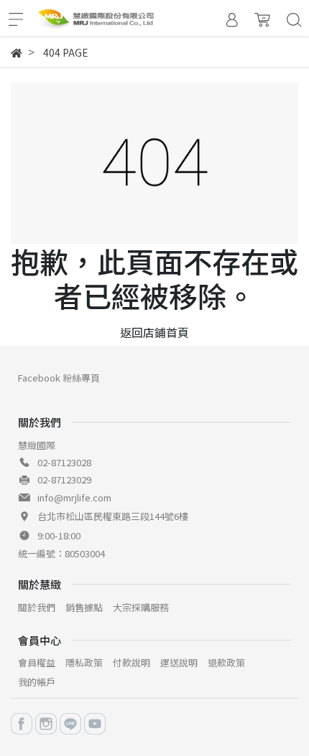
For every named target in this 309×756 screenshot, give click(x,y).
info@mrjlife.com (74, 497)
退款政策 (226, 662)
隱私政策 (84, 662)
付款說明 (131, 662)
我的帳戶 (36, 682)
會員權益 (36, 662)
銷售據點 (84, 607)
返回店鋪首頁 (154, 332)
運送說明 (179, 662)
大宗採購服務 (141, 607)
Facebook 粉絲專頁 (59, 377)
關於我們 (36, 607)
